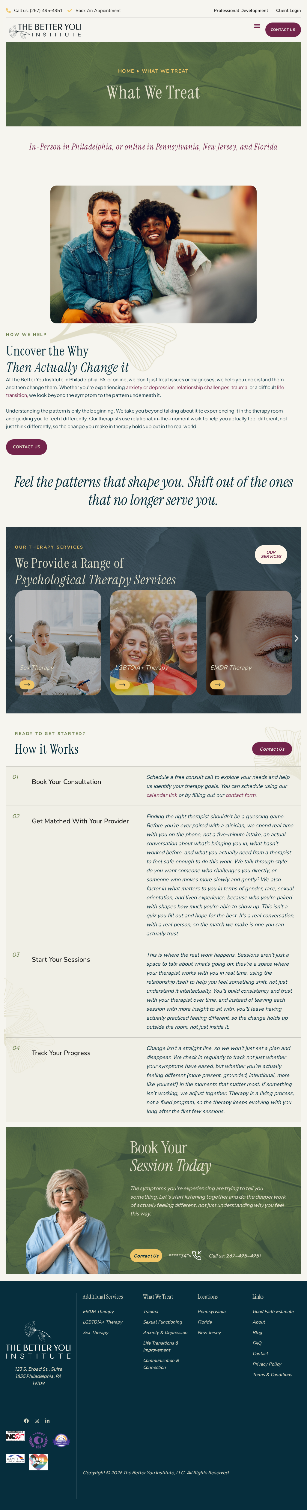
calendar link (161, 795)
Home (126, 71)
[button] (257, 26)
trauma (239, 387)
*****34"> (214, 1255)
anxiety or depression (150, 387)
